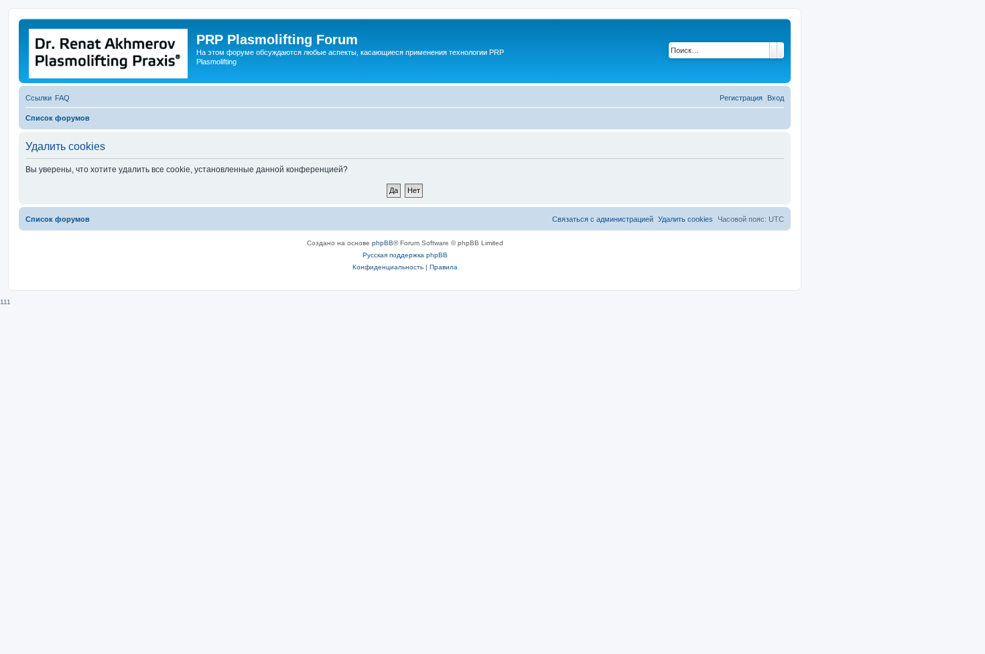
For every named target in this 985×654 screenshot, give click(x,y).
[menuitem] (62, 98)
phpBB (382, 243)
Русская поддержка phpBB (405, 255)
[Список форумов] (109, 51)
